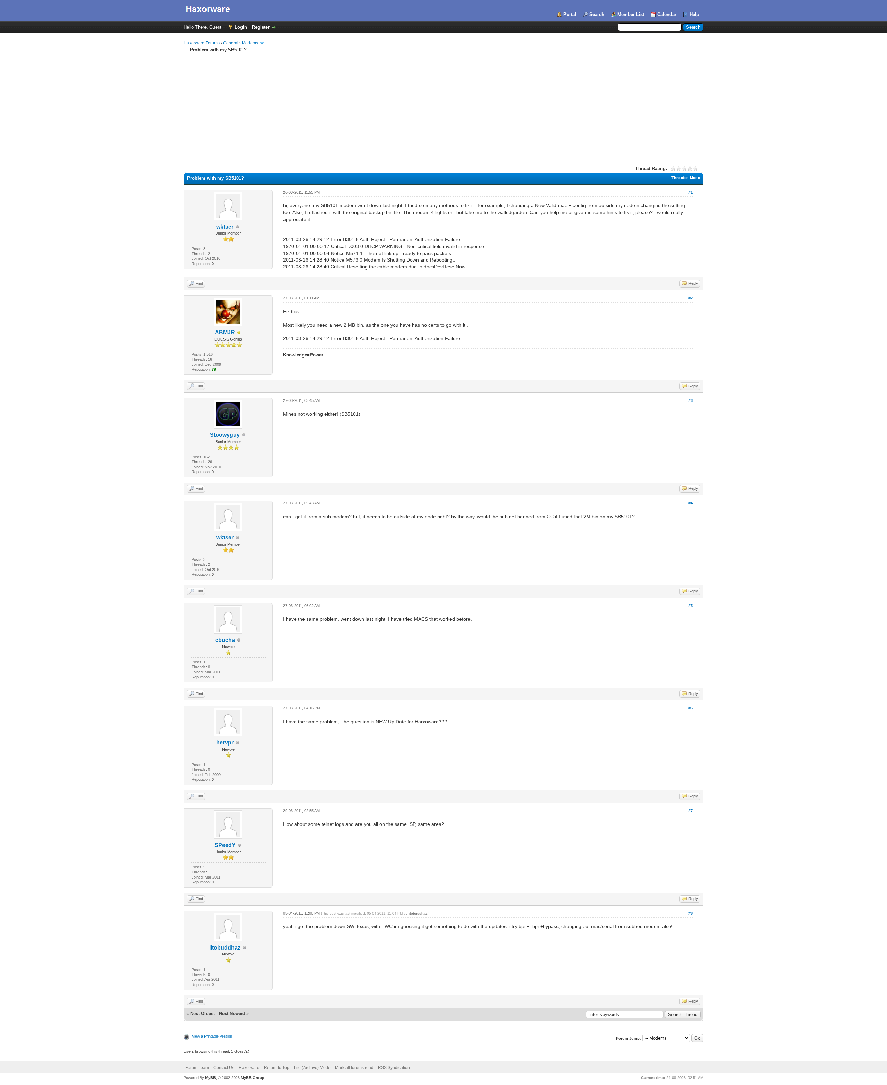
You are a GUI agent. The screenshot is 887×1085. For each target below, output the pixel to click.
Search (596, 14)
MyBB (210, 1078)
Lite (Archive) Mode (312, 1067)
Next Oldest (202, 1013)
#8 (690, 913)
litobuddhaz (224, 948)
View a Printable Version (212, 1036)
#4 (690, 503)
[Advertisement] (443, 104)
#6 (690, 708)
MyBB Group (252, 1078)
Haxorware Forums (202, 43)
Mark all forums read (354, 1067)
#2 (690, 298)
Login (241, 27)
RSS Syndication (394, 1067)
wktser (225, 227)
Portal (569, 14)
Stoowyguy (225, 435)
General (230, 43)
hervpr (225, 743)
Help (694, 14)
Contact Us (223, 1067)
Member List (630, 14)
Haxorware (249, 1067)
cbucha (225, 640)
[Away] (239, 332)
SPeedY (225, 845)
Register (261, 27)
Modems (250, 43)
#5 (690, 605)
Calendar (666, 14)
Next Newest (232, 1013)
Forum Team (197, 1067)
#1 (690, 192)
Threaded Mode (685, 178)
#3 (690, 400)
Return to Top (276, 1067)
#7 (690, 811)
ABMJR (225, 332)
